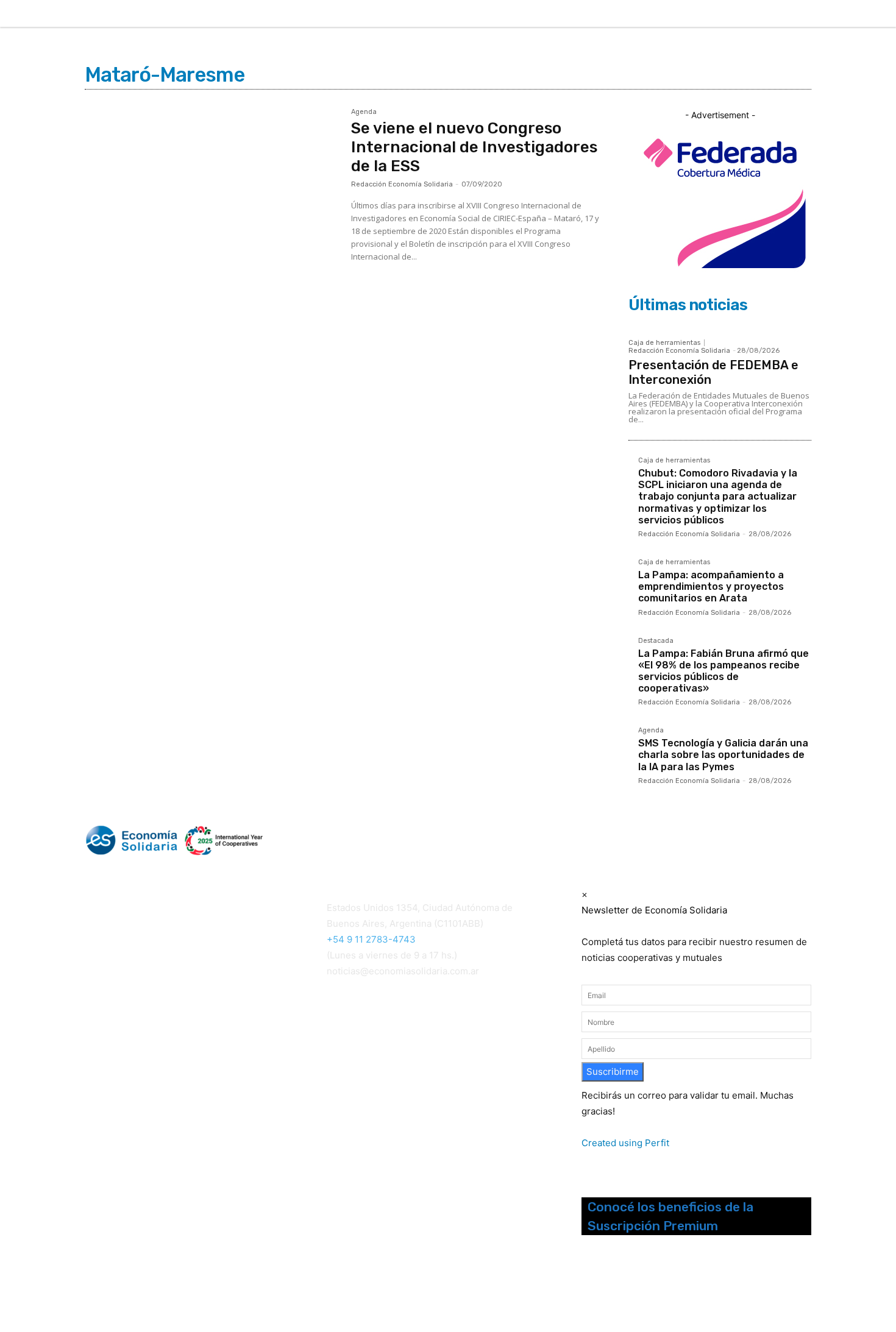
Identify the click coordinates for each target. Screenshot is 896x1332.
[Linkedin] (835, 14)
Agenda (364, 112)
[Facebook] (784, 14)
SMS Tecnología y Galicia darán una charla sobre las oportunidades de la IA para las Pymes (723, 754)
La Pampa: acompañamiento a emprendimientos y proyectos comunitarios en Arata (711, 586)
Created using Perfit (625, 1143)
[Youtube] (650, 1287)
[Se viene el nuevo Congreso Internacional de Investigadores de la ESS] (212, 192)
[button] (746, 12)
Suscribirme (612, 1071)
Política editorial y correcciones (146, 1046)
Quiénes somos (115, 1031)
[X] (860, 14)
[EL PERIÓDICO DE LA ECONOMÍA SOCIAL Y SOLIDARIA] (324, 840)
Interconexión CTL (367, 1066)
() (347, 1051)
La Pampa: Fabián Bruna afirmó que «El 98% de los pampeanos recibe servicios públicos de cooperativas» (723, 671)
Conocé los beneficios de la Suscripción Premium (670, 1216)
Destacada (656, 641)
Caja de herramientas (664, 342)
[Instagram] (810, 14)
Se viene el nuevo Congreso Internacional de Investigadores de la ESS (474, 147)
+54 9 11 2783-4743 (371, 939)
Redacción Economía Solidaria (402, 184)
